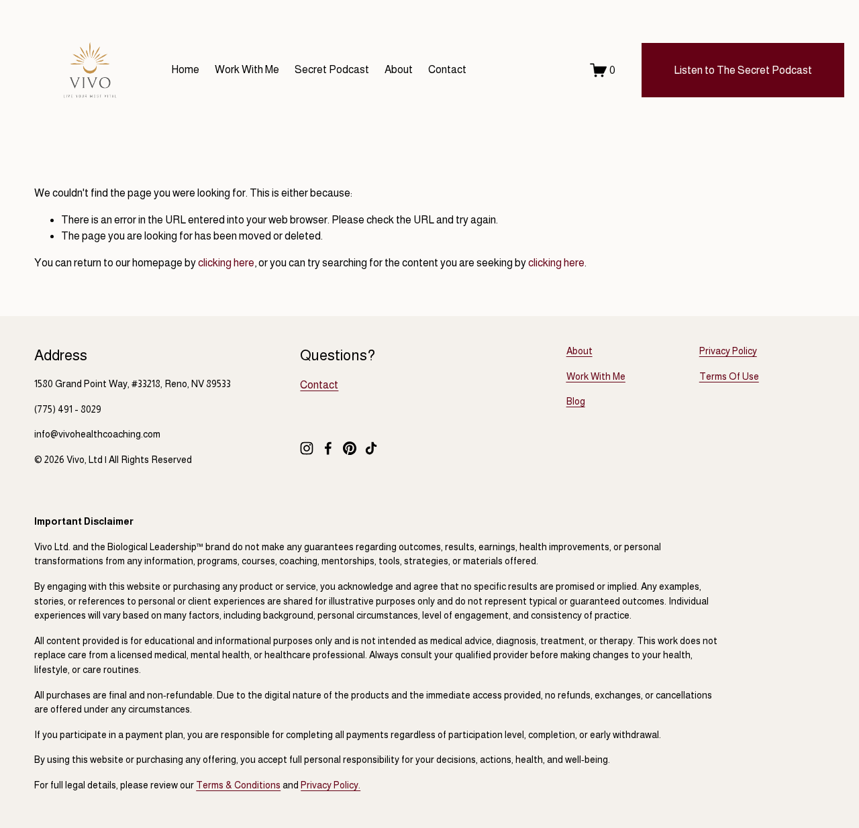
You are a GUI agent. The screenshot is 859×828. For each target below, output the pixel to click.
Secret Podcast (332, 69)
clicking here (226, 262)
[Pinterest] (349, 448)
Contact (447, 69)
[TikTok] (371, 448)
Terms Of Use (729, 376)
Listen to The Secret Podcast (743, 70)
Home (185, 69)
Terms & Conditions (238, 785)
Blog (575, 401)
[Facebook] (328, 448)
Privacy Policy (728, 351)
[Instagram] (306, 448)
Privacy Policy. (330, 785)
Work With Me (247, 69)
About (399, 69)
